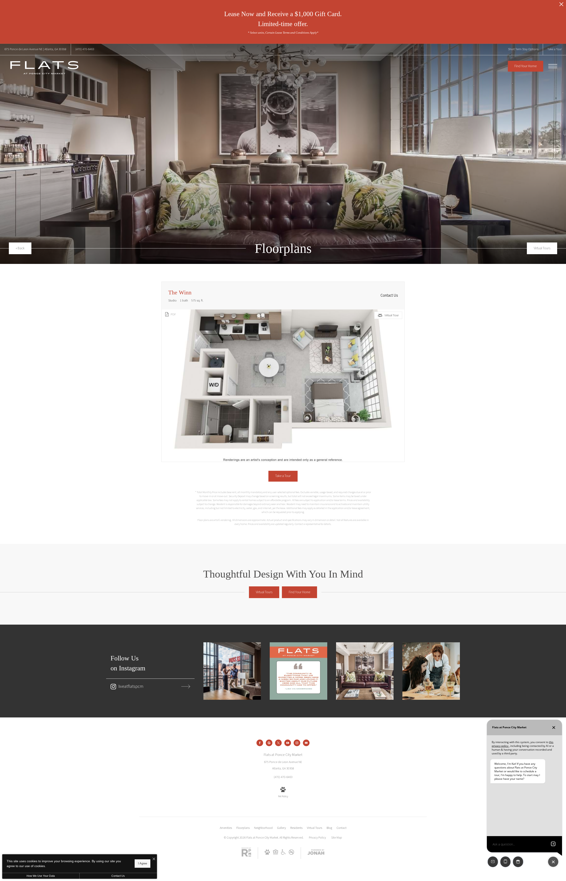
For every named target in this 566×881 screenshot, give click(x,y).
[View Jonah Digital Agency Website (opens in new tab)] (316, 853)
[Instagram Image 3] (365, 671)
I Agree (142, 863)
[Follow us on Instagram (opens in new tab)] (297, 743)
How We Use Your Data (41, 875)
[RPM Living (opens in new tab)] (246, 855)
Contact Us (118, 875)
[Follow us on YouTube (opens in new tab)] (287, 743)
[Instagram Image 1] (232, 671)
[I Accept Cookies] (154, 859)
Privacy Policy (317, 837)
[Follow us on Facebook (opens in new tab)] (259, 743)
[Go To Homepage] (44, 67)
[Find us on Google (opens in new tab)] (269, 743)
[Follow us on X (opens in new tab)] (278, 743)
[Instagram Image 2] (298, 671)
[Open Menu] (552, 66)
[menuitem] (226, 828)
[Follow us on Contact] (306, 743)
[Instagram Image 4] (431, 671)
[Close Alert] (561, 5)
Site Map (336, 837)
